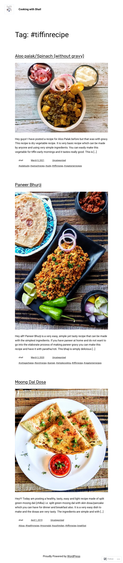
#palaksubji (24, 166)
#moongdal (45, 525)
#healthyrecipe (32, 525)
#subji (48, 166)
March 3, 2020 (37, 357)
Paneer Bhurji (28, 184)
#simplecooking (63, 363)
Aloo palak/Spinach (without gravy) (49, 56)
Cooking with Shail (30, 9)
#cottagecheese (26, 363)
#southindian (58, 525)
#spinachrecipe (37, 166)
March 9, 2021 (37, 160)
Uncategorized (59, 160)
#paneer (51, 363)
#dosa (22, 525)
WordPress (73, 556)
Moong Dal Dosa (30, 382)
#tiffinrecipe (57, 166)
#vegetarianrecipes (73, 166)
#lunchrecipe (40, 363)
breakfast (81, 525)
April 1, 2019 (36, 520)
